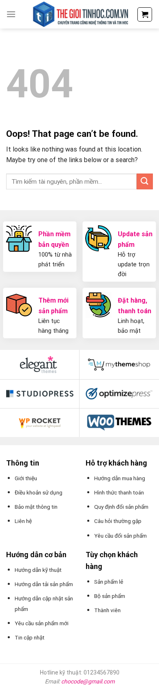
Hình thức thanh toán (119, 492)
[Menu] (11, 14)
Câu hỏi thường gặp (117, 521)
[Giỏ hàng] (144, 14)
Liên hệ (23, 521)
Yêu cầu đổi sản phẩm (120, 535)
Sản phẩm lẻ (108, 581)
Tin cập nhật (29, 637)
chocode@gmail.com (88, 681)
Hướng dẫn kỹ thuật (38, 570)
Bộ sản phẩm (109, 596)
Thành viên (107, 610)
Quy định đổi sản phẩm (121, 506)
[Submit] (145, 181)
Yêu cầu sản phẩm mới (41, 623)
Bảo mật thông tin (36, 506)
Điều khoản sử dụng (38, 492)
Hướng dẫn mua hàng (119, 478)
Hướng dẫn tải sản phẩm (44, 584)
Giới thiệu (26, 478)
